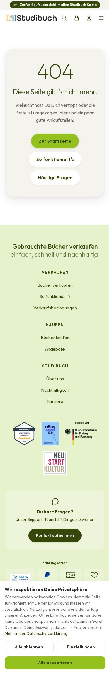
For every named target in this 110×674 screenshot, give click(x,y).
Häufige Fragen (55, 177)
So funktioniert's (55, 159)
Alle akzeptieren (55, 662)
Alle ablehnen (29, 647)
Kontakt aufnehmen (55, 535)
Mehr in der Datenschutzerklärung (36, 633)
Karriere (55, 401)
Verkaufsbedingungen (55, 308)
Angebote (55, 349)
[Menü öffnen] (101, 18)
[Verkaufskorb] (76, 18)
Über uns (55, 378)
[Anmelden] (89, 18)
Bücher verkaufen (55, 285)
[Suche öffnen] (64, 18)
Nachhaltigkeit (55, 390)
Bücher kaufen (55, 337)
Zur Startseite (55, 141)
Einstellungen (81, 647)
